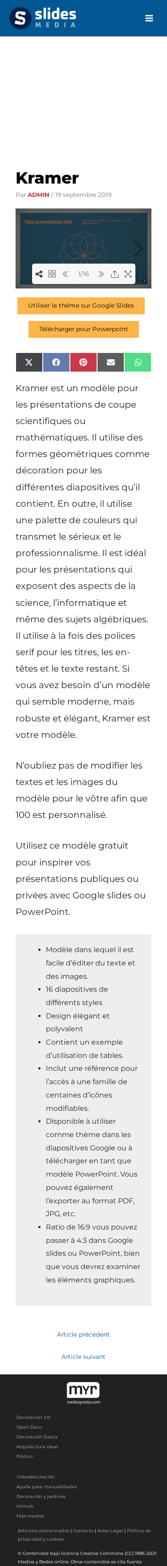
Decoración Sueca (36, 1437)
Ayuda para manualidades (46, 1487)
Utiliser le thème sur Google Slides (81, 305)
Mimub (24, 1506)
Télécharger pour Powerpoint (83, 328)
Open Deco (29, 1427)
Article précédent (83, 1334)
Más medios (30, 1516)
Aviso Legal (110, 1531)
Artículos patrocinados (43, 1531)
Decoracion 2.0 (33, 1417)
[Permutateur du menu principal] (149, 18)
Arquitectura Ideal (37, 1447)
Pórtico (24, 1456)
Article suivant (83, 1356)
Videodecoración (35, 1477)
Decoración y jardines (40, 1496)
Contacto (83, 1531)
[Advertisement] (83, 95)
